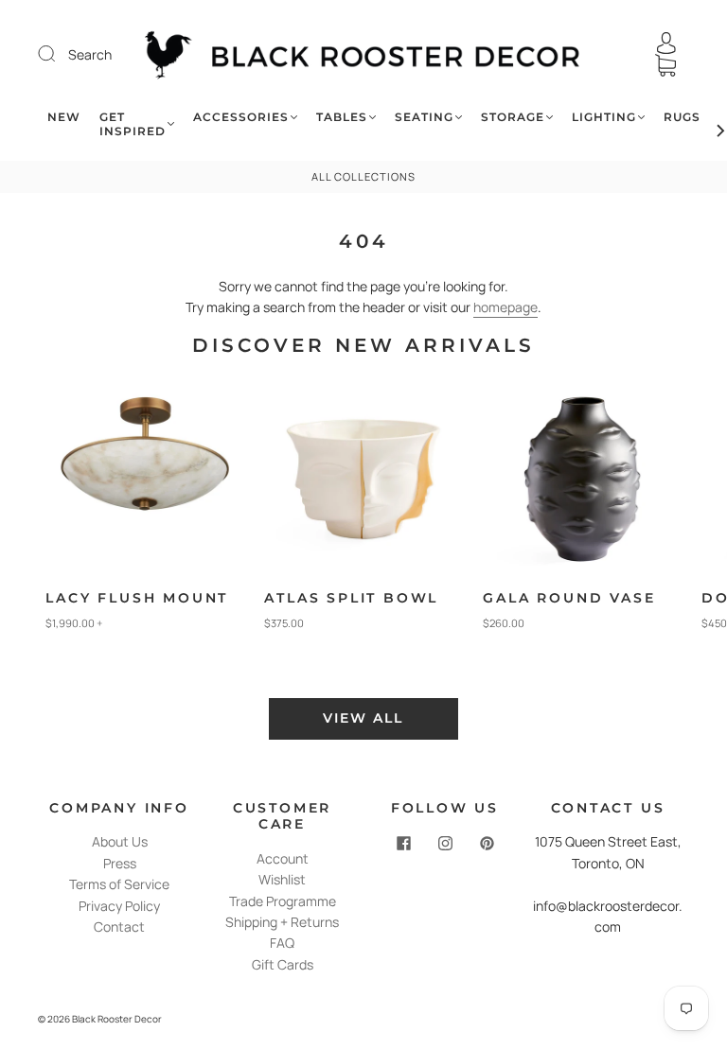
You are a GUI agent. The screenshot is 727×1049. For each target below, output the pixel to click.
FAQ (282, 943)
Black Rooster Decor (117, 1018)
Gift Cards (282, 964)
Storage (512, 117)
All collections (363, 176)
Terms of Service (119, 884)
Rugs (682, 117)
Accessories (241, 117)
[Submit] (59, 54)
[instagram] (445, 843)
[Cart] (665, 66)
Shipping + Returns (282, 922)
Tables (341, 117)
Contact (119, 926)
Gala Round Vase (569, 597)
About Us (120, 841)
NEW (63, 117)
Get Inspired (132, 124)
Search (90, 54)
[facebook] (403, 843)
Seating (424, 117)
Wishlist (282, 879)
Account (283, 858)
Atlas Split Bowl (351, 597)
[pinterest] (486, 843)
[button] (673, 528)
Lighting (604, 117)
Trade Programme (282, 901)
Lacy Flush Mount (136, 597)
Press (119, 863)
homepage (505, 307)
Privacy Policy (119, 906)
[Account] (666, 43)
